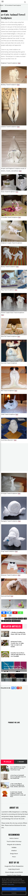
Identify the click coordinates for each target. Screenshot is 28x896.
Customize (14, 893)
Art (6, 618)
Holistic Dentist (14, 838)
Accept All (14, 889)
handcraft (14, 618)
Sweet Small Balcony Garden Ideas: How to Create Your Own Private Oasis (17, 768)
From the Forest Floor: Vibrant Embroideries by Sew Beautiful (18, 654)
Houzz (14, 856)
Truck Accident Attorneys (14, 841)
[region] (14, 886)
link (19, 63)
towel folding (7, 620)
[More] (3, 615)
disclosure (17, 825)
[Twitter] (9, 612)
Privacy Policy (11, 884)
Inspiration (4, 11)
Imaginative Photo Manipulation (14, 866)
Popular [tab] (8, 762)
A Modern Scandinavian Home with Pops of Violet (18, 633)
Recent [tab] (21, 762)
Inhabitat (14, 850)
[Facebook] (3, 612)
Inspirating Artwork (14, 869)
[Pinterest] (15, 612)
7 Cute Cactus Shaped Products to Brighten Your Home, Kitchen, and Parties (17, 785)
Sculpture (20, 618)
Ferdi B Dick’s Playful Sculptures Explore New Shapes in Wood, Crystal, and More (18, 794)
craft (9, 618)
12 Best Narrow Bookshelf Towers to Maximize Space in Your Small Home (18, 777)
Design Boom (14, 853)
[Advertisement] (14, 457)
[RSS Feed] (20, 688)
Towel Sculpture (16, 620)
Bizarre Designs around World (14, 872)
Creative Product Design (14, 875)
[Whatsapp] (20, 612)
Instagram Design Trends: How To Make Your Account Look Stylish (17, 644)
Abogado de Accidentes (14, 844)
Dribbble (14, 847)
